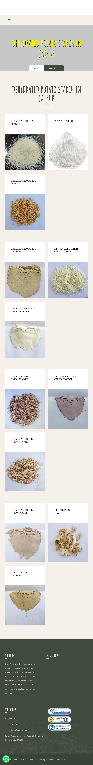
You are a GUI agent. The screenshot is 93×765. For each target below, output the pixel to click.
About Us (50, 668)
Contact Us (51, 676)
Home (36, 68)
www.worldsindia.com (55, 759)
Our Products (52, 672)
